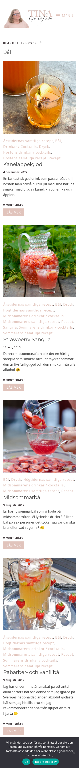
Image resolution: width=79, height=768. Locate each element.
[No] (74, 753)
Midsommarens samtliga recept (31, 321)
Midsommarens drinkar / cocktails (33, 316)
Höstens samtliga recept (25, 158)
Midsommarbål (22, 497)
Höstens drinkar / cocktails (27, 152)
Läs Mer (14, 212)
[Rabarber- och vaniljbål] (39, 560)
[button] (65, 15)
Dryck (30, 43)
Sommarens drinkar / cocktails (46, 327)
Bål (58, 140)
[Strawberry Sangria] (39, 227)
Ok (26, 761)
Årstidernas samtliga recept (28, 140)
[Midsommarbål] (39, 402)
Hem (6, 43)
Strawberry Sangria (27, 339)
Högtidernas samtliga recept (28, 310)
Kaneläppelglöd (22, 164)
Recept (17, 43)
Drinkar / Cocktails (20, 146)
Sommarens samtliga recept (28, 333)
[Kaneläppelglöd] (39, 64)
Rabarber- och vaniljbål (31, 672)
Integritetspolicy (46, 761)
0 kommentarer (14, 205)
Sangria (10, 327)
